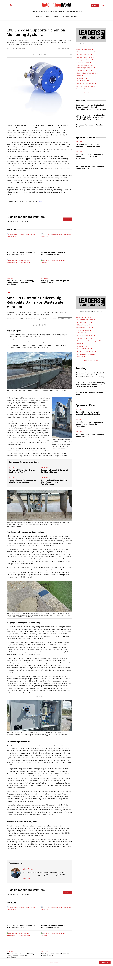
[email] (45, 55)
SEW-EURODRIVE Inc (83, 81)
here (40, 201)
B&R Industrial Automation (84, 52)
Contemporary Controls (83, 60)
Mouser (78, 75)
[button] (8, 5)
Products (56, 16)
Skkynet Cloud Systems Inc (85, 83)
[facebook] (33, 55)
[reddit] (42, 55)
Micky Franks (11, 319)
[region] (56, 962)
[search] (11, 5)
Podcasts (65, 16)
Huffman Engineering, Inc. (84, 68)
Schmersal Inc (80, 78)
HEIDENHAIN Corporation (84, 65)
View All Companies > (91, 93)
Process (47, 16)
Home (8, 25)
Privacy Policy (54, 962)
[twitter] (39, 55)
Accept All (105, 962)
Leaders (74, 16)
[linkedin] (36, 55)
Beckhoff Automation (83, 54)
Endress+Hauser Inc (82, 62)
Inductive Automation (83, 70)
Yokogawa (79, 89)
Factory (39, 16)
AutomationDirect (30, 319)
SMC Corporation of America (85, 86)
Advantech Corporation (83, 49)
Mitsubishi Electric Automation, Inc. (87, 73)
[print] (71, 55)
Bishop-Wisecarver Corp (84, 57)
